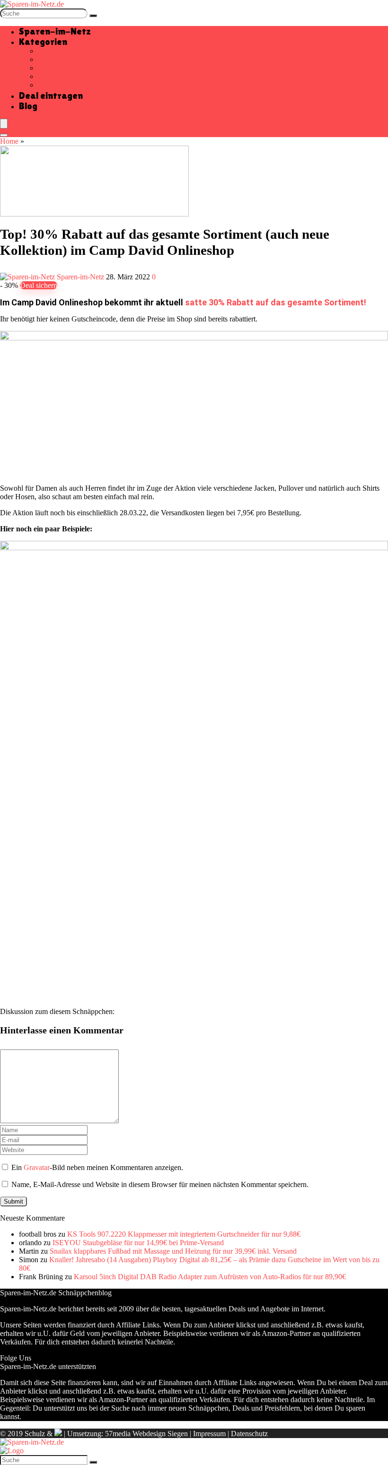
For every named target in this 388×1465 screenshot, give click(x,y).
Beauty (48, 59)
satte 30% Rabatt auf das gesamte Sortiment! (275, 302)
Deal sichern (38, 285)
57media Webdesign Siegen (146, 1434)
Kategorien (43, 41)
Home (9, 141)
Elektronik (53, 68)
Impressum (209, 1434)
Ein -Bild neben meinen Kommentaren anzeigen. (97, 1167)
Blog (28, 106)
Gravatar (37, 1167)
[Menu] (4, 124)
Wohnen (50, 85)
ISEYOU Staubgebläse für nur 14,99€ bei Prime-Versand (138, 1243)
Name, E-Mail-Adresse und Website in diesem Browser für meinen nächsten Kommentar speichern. (160, 1184)
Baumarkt (52, 51)
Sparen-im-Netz (55, 31)
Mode (46, 76)
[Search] (4, 135)
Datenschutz (249, 1434)
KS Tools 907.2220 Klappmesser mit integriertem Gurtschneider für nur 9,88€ (183, 1234)
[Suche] (93, 15)
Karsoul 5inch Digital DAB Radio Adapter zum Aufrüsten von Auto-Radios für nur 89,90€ (210, 1277)
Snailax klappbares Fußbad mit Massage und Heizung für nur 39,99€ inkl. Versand (173, 1251)
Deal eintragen (51, 95)
